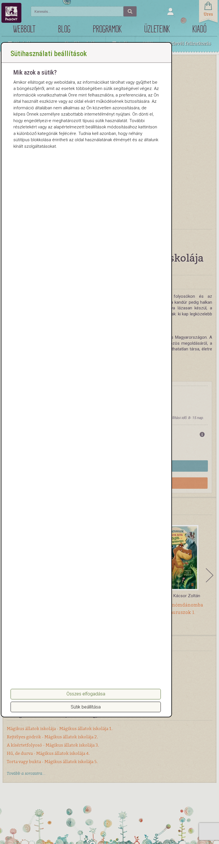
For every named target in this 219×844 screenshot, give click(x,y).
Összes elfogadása (85, 694)
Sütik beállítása (86, 707)
